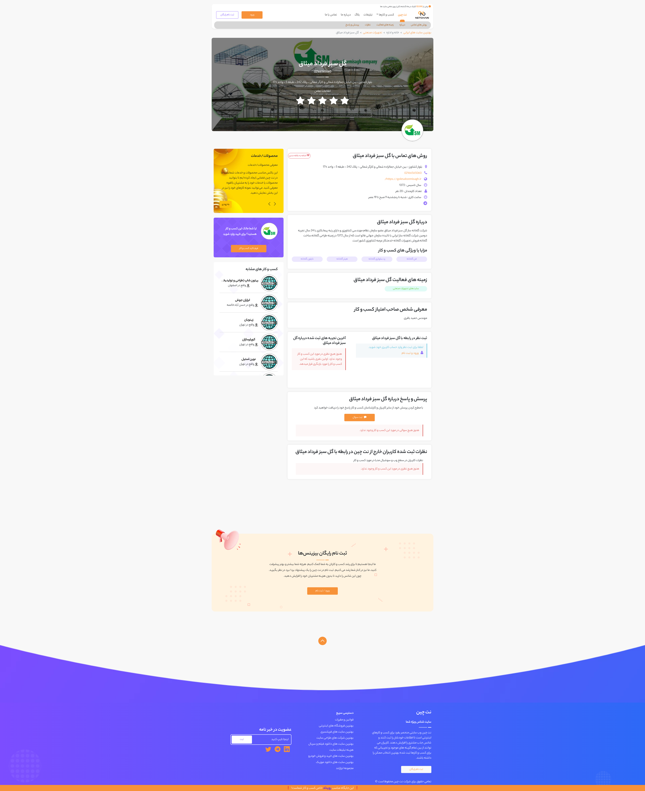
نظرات (368, 25)
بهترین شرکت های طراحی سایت (335, 738)
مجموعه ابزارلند (345, 768)
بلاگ (357, 15)
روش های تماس (419, 25)
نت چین (402, 15)
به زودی (225, 205)
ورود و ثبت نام (410, 353)
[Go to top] (322, 641)
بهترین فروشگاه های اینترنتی (336, 726)
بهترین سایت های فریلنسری (337, 732)
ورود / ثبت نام (322, 591)
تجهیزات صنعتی (372, 32)
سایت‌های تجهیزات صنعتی (406, 289)
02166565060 (322, 72)
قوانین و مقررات (344, 720)
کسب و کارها (386, 15)
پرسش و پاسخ (352, 25)
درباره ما (346, 15)
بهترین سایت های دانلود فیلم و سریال (331, 744)
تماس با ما (331, 15)
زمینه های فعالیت (385, 25)
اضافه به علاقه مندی (298, 155)
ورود (252, 15)
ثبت (242, 740)
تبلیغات (368, 15)
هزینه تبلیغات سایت (341, 750)
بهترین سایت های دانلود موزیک (335, 762)
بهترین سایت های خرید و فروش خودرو (331, 756)
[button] (275, 204)
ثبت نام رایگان (227, 15)
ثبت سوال (357, 418)
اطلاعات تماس (322, 91)
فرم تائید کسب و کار (248, 249)
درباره (402, 25)
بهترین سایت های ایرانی (417, 32)
